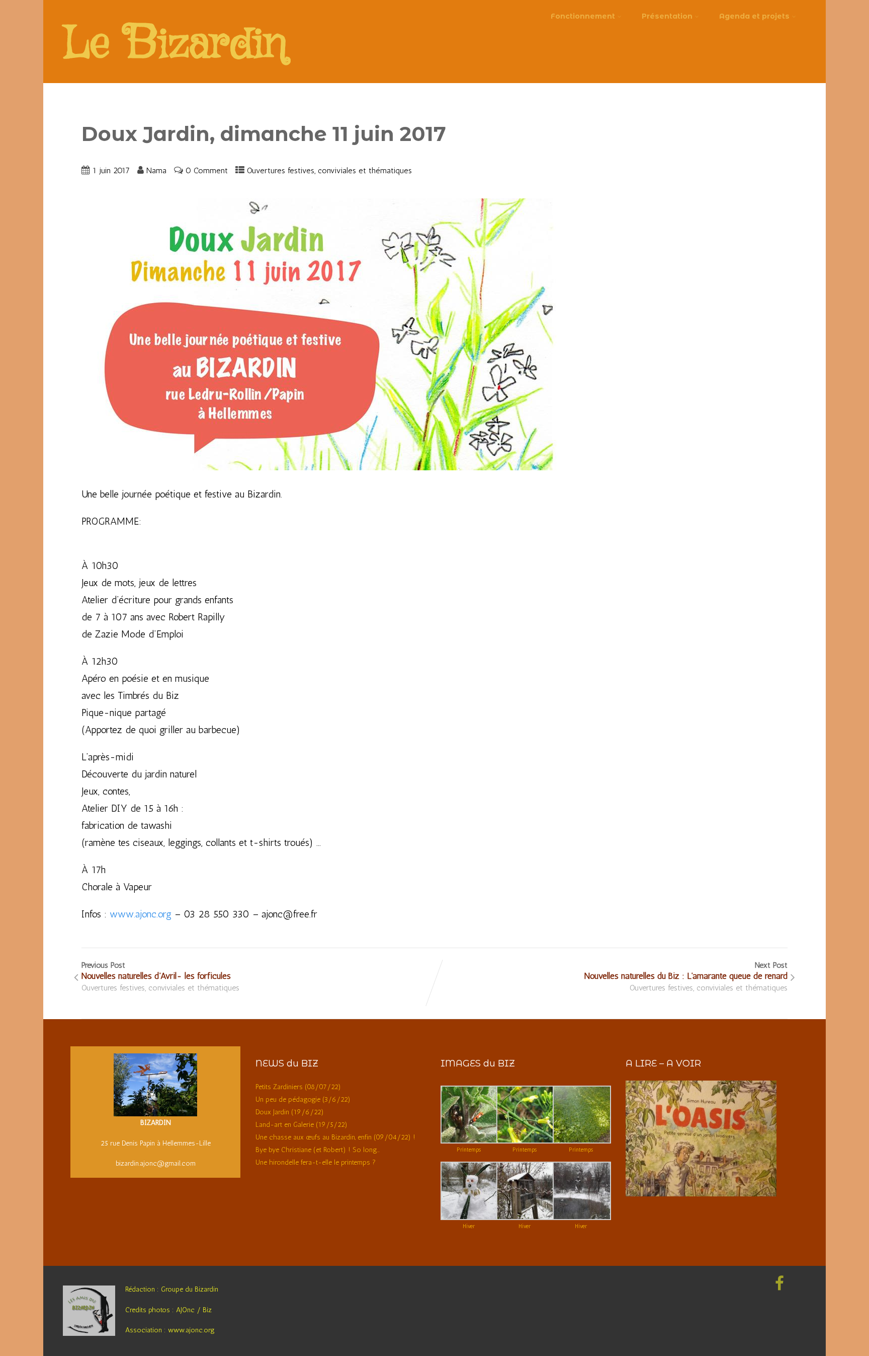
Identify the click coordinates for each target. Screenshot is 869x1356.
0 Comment (207, 170)
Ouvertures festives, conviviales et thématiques (329, 170)
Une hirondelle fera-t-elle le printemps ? (315, 1162)
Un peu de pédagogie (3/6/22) (303, 1099)
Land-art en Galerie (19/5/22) (301, 1124)
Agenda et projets (754, 16)
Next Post (686, 970)
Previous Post (156, 970)
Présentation (667, 16)
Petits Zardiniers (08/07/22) (298, 1087)
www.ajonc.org (140, 914)
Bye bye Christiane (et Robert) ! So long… (317, 1150)
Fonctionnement (583, 16)
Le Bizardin (175, 44)
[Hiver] (470, 1218)
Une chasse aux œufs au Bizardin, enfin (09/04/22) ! (335, 1137)
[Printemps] (470, 1141)
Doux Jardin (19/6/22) (289, 1112)
